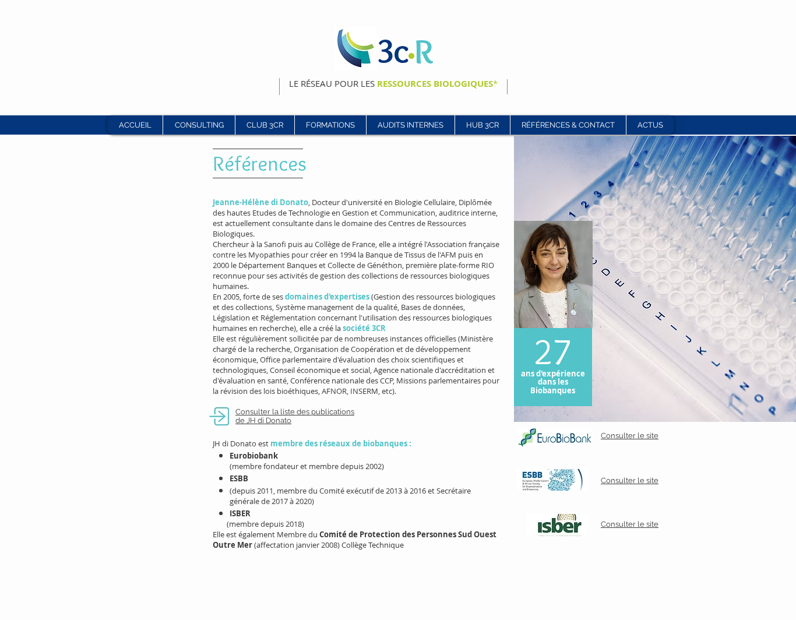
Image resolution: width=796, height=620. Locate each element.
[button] (264, 125)
